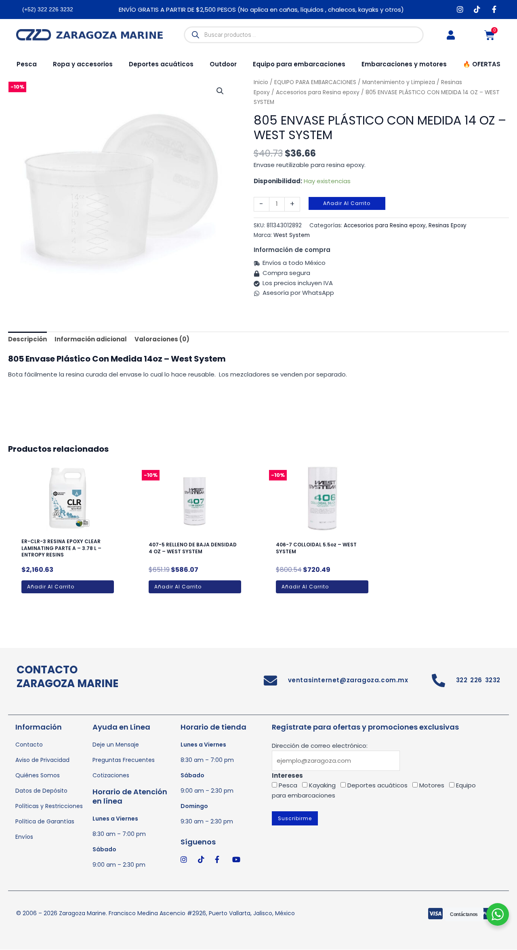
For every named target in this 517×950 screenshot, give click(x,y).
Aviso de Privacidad (42, 760)
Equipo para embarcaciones (299, 64)
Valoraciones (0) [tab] (162, 339)
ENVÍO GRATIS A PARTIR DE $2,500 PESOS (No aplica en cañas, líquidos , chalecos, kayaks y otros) (261, 9)
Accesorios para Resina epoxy (317, 92)
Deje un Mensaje (115, 745)
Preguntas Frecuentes (123, 760)
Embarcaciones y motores (404, 64)
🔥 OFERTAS (481, 64)
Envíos (24, 837)
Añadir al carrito (346, 203)
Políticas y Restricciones (49, 806)
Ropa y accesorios (83, 64)
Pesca (27, 64)
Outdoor (223, 64)
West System (291, 235)
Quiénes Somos (37, 775)
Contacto (29, 745)
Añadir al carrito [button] (50, 586)
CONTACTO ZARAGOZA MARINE (67, 676)
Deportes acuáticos (161, 64)
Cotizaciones (110, 775)
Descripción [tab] (27, 339)
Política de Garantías (44, 821)
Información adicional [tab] (91, 339)
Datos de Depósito (41, 791)
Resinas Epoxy (448, 225)
